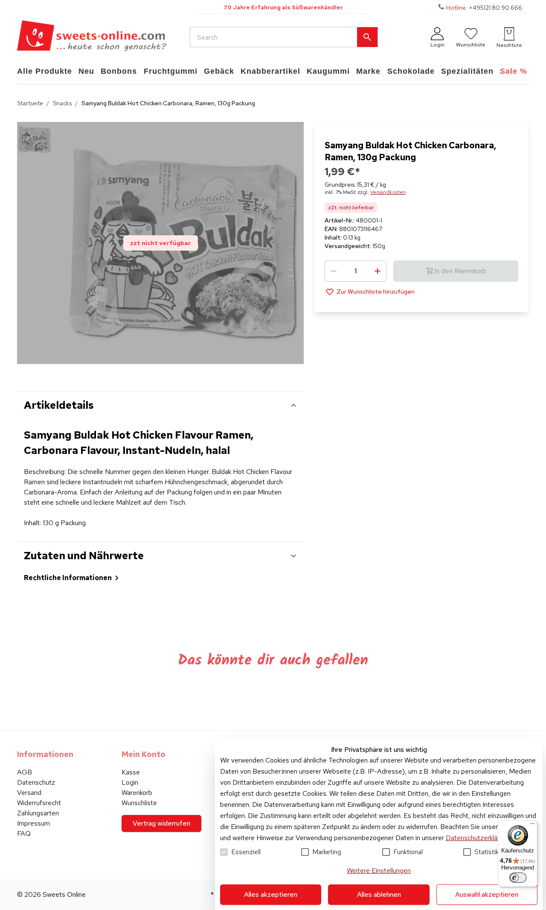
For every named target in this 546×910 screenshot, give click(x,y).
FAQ (24, 833)
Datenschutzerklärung (478, 837)
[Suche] (367, 37)
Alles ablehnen (379, 894)
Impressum (33, 823)
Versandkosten (388, 192)
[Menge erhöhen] (377, 271)
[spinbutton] (356, 271)
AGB (24, 772)
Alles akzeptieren (270, 894)
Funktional (408, 851)
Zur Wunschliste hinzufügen (376, 291)
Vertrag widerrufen (161, 823)
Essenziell (246, 851)
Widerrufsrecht (39, 802)
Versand (29, 792)
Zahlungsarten (38, 813)
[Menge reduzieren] (333, 271)
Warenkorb (137, 792)
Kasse (131, 772)
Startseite (30, 103)
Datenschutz (36, 782)
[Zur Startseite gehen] (91, 37)
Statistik (486, 851)
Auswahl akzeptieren (486, 894)
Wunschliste (139, 802)
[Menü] (532, 825)
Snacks (62, 103)
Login (130, 782)
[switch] (517, 877)
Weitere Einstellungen (379, 870)
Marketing (326, 851)
